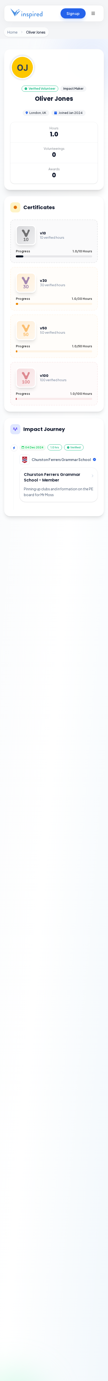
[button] (93, 13)
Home (12, 32)
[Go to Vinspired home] (26, 13)
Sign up (73, 13)
